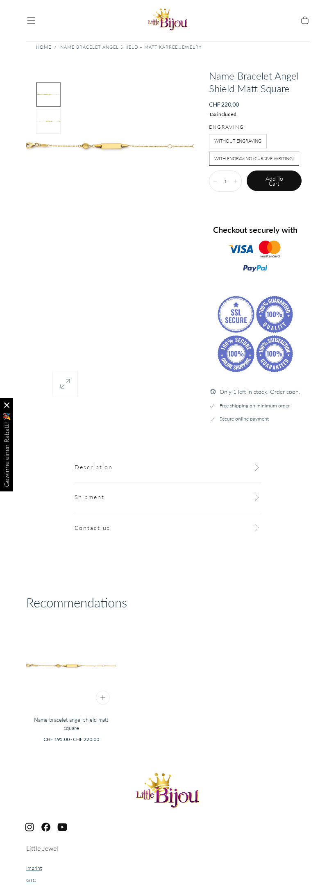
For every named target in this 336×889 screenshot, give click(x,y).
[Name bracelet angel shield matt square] (71, 666)
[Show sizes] (103, 698)
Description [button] (94, 467)
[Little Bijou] (168, 792)
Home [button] (43, 47)
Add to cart (274, 181)
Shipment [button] (89, 496)
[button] (31, 20)
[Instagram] (29, 827)
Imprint (34, 868)
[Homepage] (168, 20)
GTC (31, 880)
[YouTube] (62, 827)
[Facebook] (46, 827)
